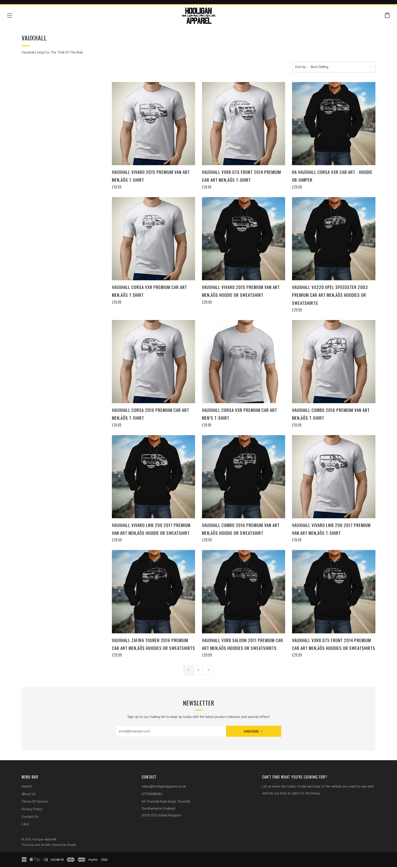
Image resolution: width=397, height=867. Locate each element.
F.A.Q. (26, 824)
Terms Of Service (35, 801)
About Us (29, 794)
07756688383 (152, 794)
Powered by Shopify (64, 845)
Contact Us (30, 817)
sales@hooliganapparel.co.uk (164, 786)
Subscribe (251, 731)
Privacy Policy (32, 809)
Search (27, 786)
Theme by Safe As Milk (36, 845)
